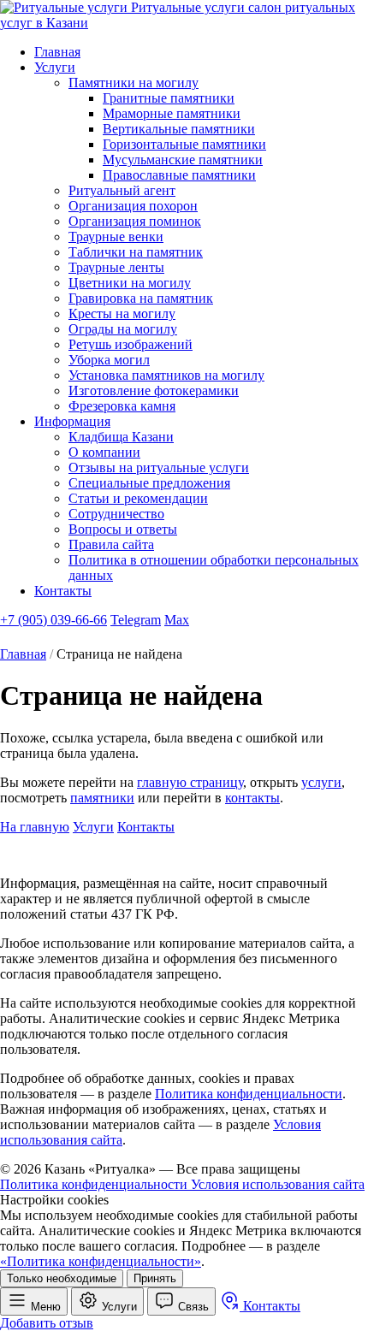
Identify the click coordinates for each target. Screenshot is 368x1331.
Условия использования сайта (278, 1184)
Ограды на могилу (122, 329)
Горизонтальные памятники (184, 144)
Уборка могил (109, 359)
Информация (72, 421)
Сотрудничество (116, 513)
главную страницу (190, 782)
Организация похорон (133, 205)
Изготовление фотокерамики (153, 390)
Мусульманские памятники (183, 159)
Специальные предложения (149, 483)
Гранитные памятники (168, 98)
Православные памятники (179, 175)
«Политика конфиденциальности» (100, 1261)
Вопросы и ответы (122, 529)
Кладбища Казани (121, 436)
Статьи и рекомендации (138, 498)
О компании (104, 452)
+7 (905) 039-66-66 (53, 619)
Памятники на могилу (133, 82)
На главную (34, 826)
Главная (57, 51)
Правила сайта (111, 544)
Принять (155, 1278)
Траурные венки (115, 236)
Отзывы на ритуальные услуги (158, 467)
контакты (252, 797)
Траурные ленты (116, 267)
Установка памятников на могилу (166, 375)
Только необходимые (61, 1278)
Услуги (54, 67)
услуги (321, 782)
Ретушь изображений (130, 344)
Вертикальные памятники (179, 128)
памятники (102, 797)
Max (176, 619)
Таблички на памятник (135, 252)
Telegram (135, 619)
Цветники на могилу (129, 282)
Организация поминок (134, 221)
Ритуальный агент (121, 190)
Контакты (63, 590)
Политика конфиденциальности (248, 1093)
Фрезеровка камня (121, 406)
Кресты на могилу (121, 313)
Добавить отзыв (46, 1323)
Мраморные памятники (171, 113)
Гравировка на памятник (140, 298)
